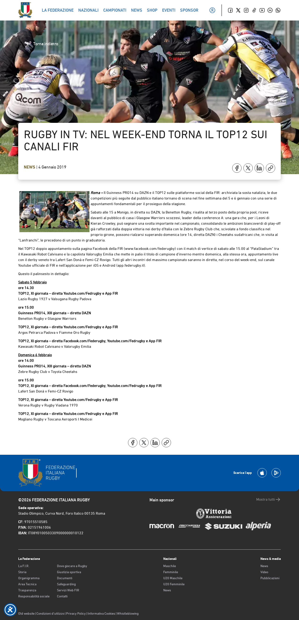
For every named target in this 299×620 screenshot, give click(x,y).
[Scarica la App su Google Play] (276, 473)
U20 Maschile (172, 578)
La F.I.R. (23, 566)
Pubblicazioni (269, 578)
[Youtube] (262, 10)
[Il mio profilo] (212, 10)
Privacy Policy (76, 613)
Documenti (64, 578)
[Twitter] (238, 10)
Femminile (170, 572)
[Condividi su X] (248, 168)
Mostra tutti (265, 499)
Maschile (169, 566)
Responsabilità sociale (34, 596)
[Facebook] (230, 10)
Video (264, 572)
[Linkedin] (270, 10)
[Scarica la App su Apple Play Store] (262, 473)
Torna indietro (45, 43)
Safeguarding (66, 584)
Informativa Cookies (101, 613)
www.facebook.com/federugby (150, 248)
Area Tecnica (27, 584)
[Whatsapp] (278, 10)
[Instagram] (246, 10)
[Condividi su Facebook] (237, 168)
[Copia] (270, 168)
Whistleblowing (128, 613)
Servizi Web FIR (68, 590)
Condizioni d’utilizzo (50, 613)
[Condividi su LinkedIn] (259, 168)
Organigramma (28, 578)
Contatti (62, 596)
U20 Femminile (174, 584)
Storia (22, 572)
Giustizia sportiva (69, 572)
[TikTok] (254, 10)
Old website (26, 613)
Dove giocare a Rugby (72, 566)
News (30, 167)
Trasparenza (27, 590)
